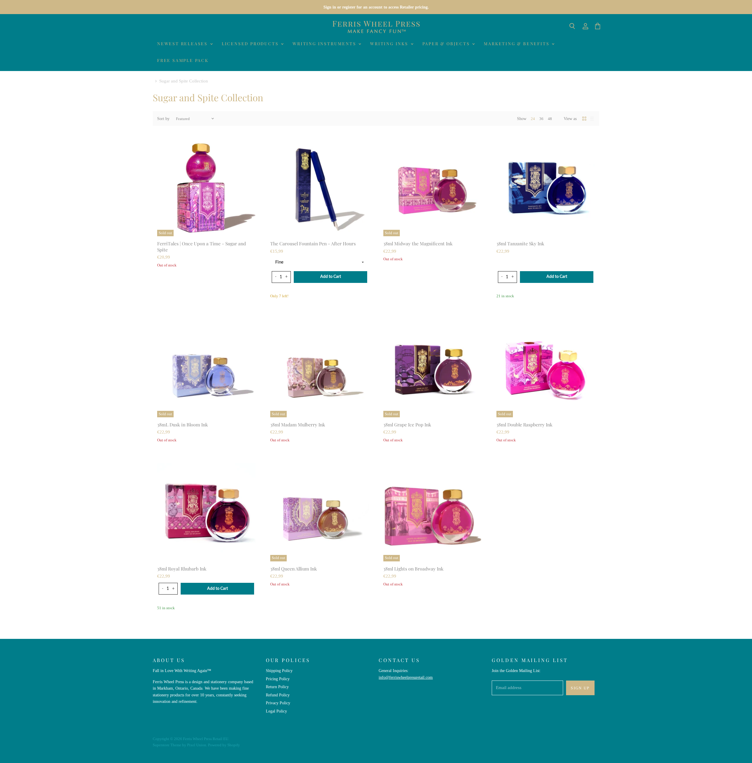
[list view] (592, 118)
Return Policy (277, 686)
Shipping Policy (279, 670)
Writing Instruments (325, 43)
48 (550, 119)
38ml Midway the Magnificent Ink (418, 243)
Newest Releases (183, 43)
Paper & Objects (447, 43)
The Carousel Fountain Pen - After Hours (313, 243)
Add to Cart (330, 277)
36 (541, 119)
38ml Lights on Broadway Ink (413, 569)
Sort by (163, 118)
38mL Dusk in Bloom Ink (182, 424)
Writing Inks (390, 43)
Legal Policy (276, 711)
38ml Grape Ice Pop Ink (407, 424)
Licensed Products (251, 43)
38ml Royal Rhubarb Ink (182, 569)
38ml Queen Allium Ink (293, 569)
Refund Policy (278, 695)
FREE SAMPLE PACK (183, 60)
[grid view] (584, 118)
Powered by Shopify (224, 745)
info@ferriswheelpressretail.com (406, 677)
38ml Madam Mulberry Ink (297, 424)
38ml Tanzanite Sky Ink (520, 243)
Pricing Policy (278, 678)
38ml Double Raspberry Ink (524, 424)
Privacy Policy (278, 702)
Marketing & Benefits (517, 43)
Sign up (580, 688)
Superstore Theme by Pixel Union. (180, 745)
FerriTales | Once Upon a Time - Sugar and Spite (201, 246)
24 (533, 119)
